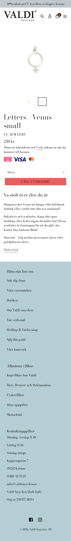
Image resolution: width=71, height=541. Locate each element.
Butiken (12, 300)
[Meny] (65, 16)
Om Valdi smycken (20, 310)
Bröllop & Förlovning (22, 329)
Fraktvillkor (15, 395)
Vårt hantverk (17, 349)
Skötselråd (11, 249)
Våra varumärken (19, 290)
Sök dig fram (16, 280)
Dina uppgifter (17, 404)
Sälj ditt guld (16, 339)
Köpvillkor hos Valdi (21, 375)
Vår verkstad (16, 320)
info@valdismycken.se (22, 484)
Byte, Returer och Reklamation (29, 385)
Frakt (39, 147)
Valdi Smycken (38, 529)
